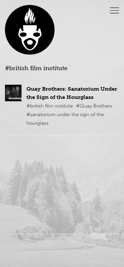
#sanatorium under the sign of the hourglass (65, 118)
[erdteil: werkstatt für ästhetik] (30, 30)
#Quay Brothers (94, 106)
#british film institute (49, 106)
